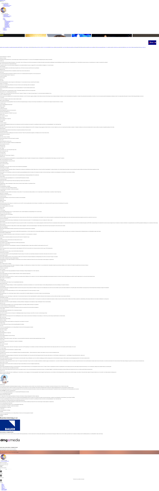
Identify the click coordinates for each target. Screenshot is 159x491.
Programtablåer (7, 23)
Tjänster (4, 19)
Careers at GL (3, 487)
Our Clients (3, 486)
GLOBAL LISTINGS (6, 14)
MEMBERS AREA (2, 0)
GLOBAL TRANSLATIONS (7, 5)
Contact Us (3, 488)
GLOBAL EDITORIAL (6, 6)
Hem (4, 18)
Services (3, 485)
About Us (3, 484)
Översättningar (7, 22)
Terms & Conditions (4, 489)
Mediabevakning (7, 26)
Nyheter (4, 28)
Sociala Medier (7, 25)
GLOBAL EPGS (5, 4)
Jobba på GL (5, 29)
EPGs (6, 20)
